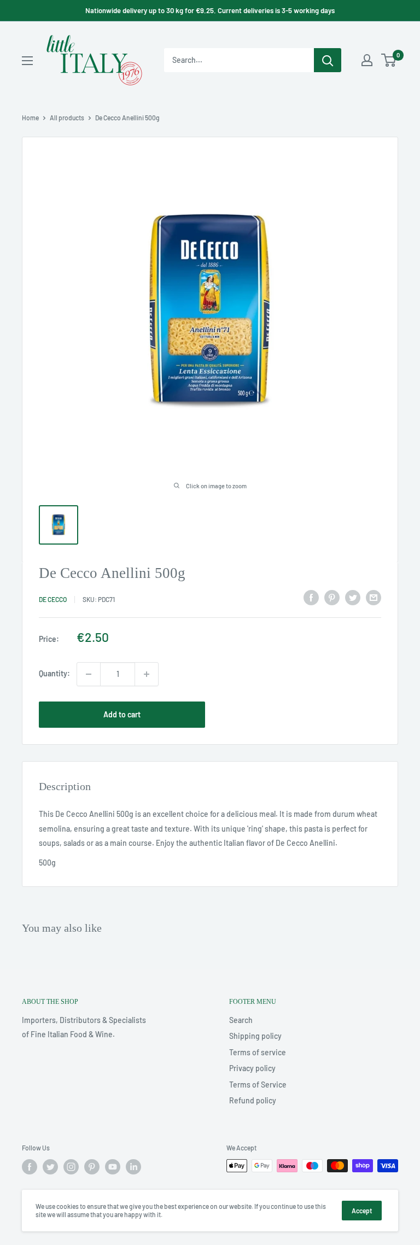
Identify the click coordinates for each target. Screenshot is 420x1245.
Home (30, 117)
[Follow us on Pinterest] (92, 1166)
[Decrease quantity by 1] (88, 674)
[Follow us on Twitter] (50, 1166)
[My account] (366, 60)
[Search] (327, 60)
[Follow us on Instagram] (71, 1166)
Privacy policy (252, 1068)
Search (241, 1020)
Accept (362, 1210)
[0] (389, 60)
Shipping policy (255, 1036)
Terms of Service (258, 1084)
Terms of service (257, 1052)
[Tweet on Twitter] (352, 597)
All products (67, 117)
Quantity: (54, 673)
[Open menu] (27, 60)
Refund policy (252, 1100)
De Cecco (53, 599)
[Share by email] (373, 597)
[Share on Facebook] (311, 597)
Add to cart (122, 714)
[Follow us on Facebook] (29, 1166)
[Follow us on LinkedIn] (133, 1166)
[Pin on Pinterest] (332, 597)
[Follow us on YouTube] (112, 1166)
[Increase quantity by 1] (146, 674)
